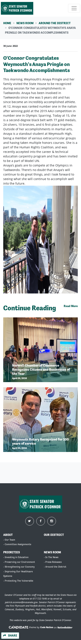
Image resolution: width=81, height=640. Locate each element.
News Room (24, 23)
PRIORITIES (11, 552)
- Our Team (9, 539)
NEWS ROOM (52, 552)
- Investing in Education (16, 557)
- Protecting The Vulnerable (18, 580)
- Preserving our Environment (19, 562)
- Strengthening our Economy (19, 566)
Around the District (55, 23)
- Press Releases (53, 562)
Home (7, 23)
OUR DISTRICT (54, 534)
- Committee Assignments (17, 544)
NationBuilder (64, 627)
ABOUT (8, 534)
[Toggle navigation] (74, 8)
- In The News (51, 557)
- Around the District (55, 566)
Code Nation (46, 627)
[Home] (17, 8)
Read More (71, 306)
